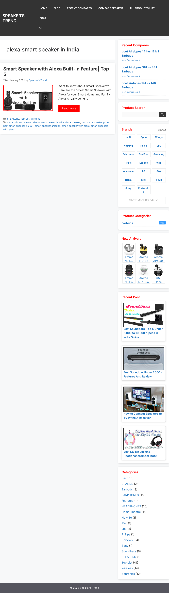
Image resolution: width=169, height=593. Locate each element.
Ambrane (128, 171)
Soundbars (129, 551)
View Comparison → (131, 60)
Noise (143, 145)
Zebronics (128, 154)
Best (125, 478)
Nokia (128, 179)
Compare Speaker (110, 8)
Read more (69, 108)
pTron (159, 171)
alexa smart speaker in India (48, 122)
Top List (24, 118)
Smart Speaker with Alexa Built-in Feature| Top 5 (56, 71)
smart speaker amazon (47, 125)
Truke (128, 162)
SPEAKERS (13, 118)
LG (143, 171)
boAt (42, 18)
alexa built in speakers (19, 122)
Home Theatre (131, 512)
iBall (124, 523)
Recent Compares (79, 8)
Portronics (143, 190)
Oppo (143, 137)
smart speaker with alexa (76, 125)
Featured (128, 500)
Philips (126, 534)
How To (127, 517)
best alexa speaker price (95, 122)
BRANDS (127, 483)
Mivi (143, 179)
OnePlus (143, 154)
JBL (159, 145)
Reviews (127, 540)
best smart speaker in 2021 (18, 125)
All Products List (142, 8)
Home (43, 8)
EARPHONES (130, 495)
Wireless (35, 118)
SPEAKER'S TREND (13, 18)
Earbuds (143, 223)
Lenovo (143, 162)
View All (162, 130)
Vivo (158, 162)
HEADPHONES (131, 506)
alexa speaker (72, 122)
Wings (159, 137)
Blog (57, 8)
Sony (128, 188)
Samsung (158, 154)
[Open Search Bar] (40, 28)
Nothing (128, 145)
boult (159, 179)
